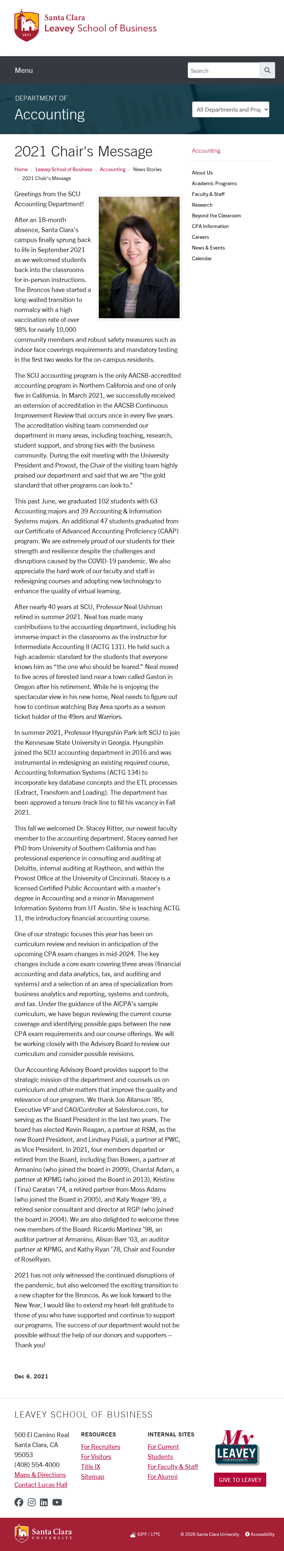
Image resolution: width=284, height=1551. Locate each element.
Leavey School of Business (64, 169)
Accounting (112, 169)
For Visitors (96, 1456)
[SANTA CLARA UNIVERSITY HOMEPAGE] (43, 1534)
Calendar (202, 258)
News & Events (208, 247)
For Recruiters (100, 1446)
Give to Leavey (240, 1479)
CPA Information (210, 226)
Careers (200, 237)
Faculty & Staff (208, 194)
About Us (202, 172)
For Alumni (163, 1476)
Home (21, 169)
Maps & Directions (40, 1474)
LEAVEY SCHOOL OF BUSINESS (83, 1414)
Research (202, 204)
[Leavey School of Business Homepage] (85, 37)
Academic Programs (214, 183)
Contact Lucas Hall (40, 1484)
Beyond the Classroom (216, 215)
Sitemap (92, 1476)
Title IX (90, 1466)
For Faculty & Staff (173, 1466)
